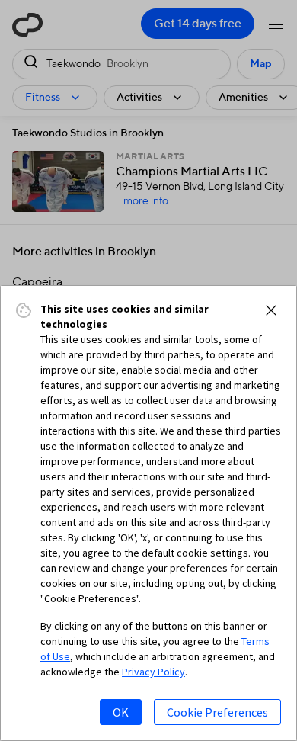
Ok (121, 712)
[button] (271, 310)
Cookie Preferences (217, 712)
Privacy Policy (153, 671)
